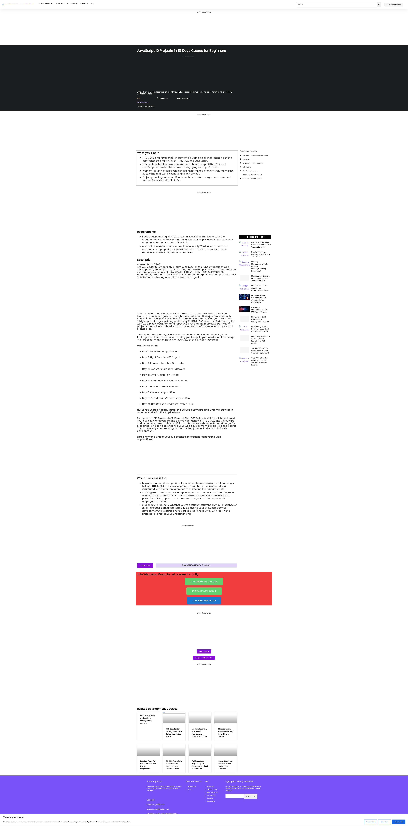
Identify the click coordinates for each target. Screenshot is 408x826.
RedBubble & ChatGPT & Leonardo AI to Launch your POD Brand (260, 339)
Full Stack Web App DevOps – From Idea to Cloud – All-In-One (200, 765)
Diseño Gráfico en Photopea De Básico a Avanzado (260, 254)
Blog (92, 3)
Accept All (398, 822)
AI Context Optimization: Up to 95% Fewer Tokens (259, 309)
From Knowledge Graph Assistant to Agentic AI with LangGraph (259, 299)
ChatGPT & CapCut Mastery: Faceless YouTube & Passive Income (259, 361)
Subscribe (251, 796)
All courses (192, 786)
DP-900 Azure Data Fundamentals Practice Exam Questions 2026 (174, 765)
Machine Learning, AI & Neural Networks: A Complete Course (199, 733)
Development (143, 102)
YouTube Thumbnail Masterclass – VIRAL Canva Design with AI (260, 350)
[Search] (379, 4)
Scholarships (72, 3)
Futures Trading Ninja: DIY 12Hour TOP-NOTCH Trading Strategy (261, 244)
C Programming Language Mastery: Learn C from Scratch (225, 733)
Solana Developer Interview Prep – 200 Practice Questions (225, 765)
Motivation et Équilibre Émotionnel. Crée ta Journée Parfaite (260, 278)
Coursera (60, 3)
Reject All (384, 822)
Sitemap (210, 798)
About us (210, 786)
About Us (84, 3)
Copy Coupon (145, 565)
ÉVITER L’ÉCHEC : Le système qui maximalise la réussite (260, 288)
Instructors (211, 801)
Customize (370, 822)
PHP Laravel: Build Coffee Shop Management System (260, 319)
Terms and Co (212, 792)
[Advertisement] (204, 28)
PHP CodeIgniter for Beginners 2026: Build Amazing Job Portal (260, 328)
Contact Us (211, 795)
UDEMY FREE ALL (45, 3)
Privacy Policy (212, 789)
